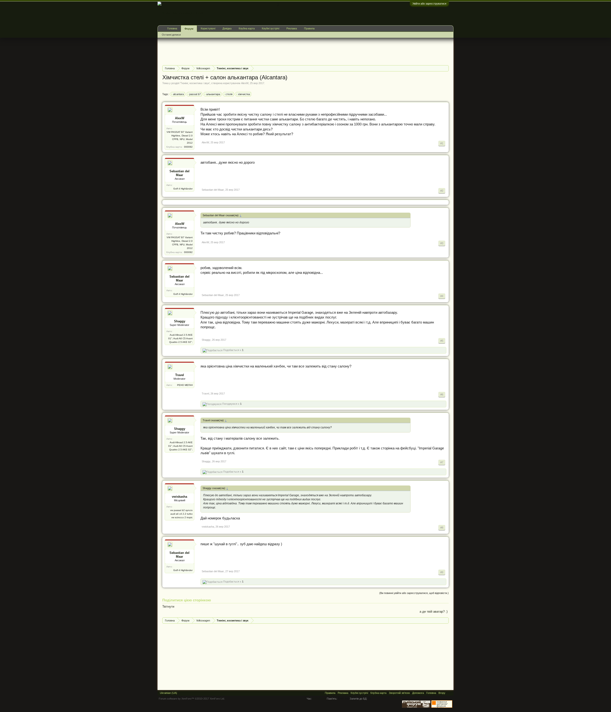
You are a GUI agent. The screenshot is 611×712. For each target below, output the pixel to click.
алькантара (213, 94)
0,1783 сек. (319, 698)
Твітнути (168, 606)
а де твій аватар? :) (434, 611)
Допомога (418, 692)
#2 (441, 190)
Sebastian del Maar (179, 173)
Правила (309, 28)
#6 (441, 394)
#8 (441, 527)
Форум (188, 28)
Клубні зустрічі (270, 28)
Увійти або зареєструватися (429, 3)
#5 (441, 340)
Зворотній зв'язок (399, 692)
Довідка (227, 28)
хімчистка (244, 94)
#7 (441, 462)
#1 (441, 143)
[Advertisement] (249, 51)
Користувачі (208, 28)
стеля (229, 94)
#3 (441, 243)
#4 (441, 296)
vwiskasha (179, 496)
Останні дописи (171, 34)
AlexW (244, 83)
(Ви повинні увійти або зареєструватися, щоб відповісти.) (414, 593)
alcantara (178, 94)
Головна (172, 28)
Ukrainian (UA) (168, 692)
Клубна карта (247, 28)
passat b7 (195, 94)
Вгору (441, 692)
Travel (179, 375)
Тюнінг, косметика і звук (194, 83)
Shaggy (179, 321)
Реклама (291, 28)
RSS (449, 693)
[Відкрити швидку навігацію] (445, 68)
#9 (441, 572)
